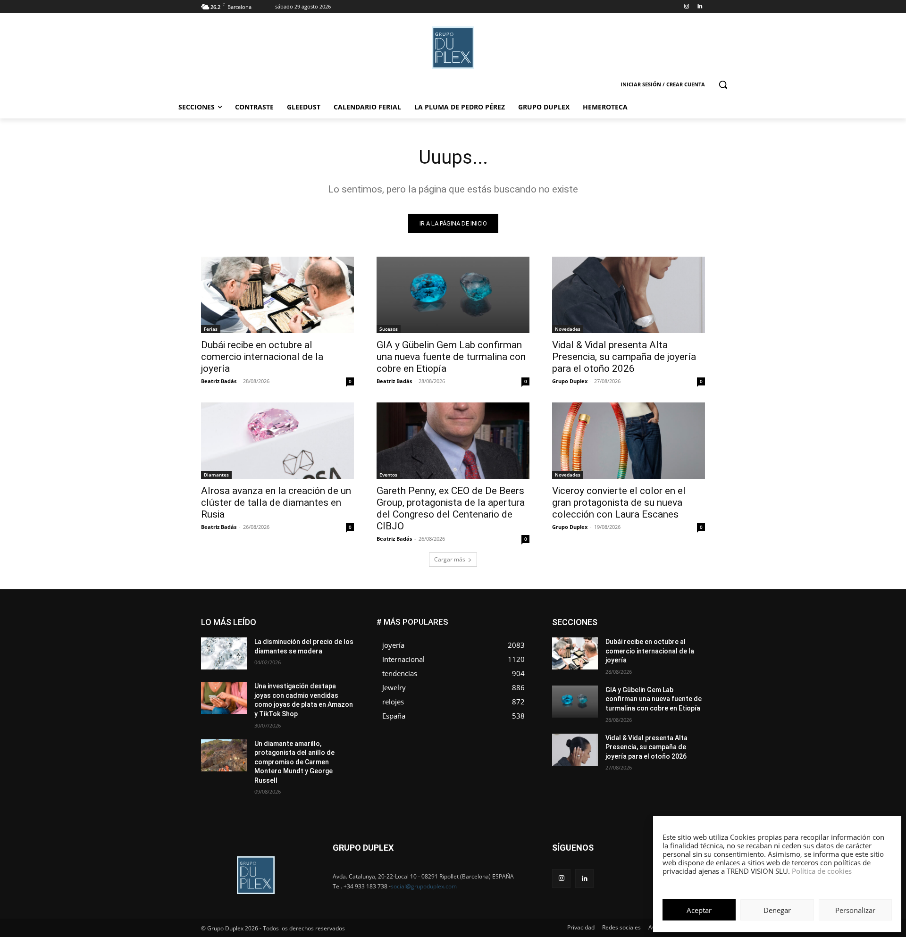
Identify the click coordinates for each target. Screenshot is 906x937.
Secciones (642, 661)
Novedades (567, 329)
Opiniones (648, 654)
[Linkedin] (699, 6)
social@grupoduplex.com (424, 886)
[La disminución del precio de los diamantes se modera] (224, 653)
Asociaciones (610, 618)
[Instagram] (686, 6)
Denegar (777, 910)
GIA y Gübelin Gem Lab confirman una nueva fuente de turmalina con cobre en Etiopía (451, 356)
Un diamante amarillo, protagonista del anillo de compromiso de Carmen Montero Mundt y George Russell (294, 762)
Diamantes (216, 474)
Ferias (211, 329)
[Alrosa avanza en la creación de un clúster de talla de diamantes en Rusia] (277, 440)
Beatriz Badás (218, 381)
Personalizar (855, 910)
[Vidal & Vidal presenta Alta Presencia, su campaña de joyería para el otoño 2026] (628, 295)
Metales (609, 647)
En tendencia (613, 625)
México (641, 647)
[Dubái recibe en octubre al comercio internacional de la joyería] (277, 295)
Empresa (693, 618)
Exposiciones (618, 632)
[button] (723, 84)
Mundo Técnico (683, 647)
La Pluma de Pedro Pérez (671, 640)
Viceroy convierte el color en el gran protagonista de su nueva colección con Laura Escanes (619, 502)
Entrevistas (657, 625)
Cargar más (449, 559)
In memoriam (609, 640)
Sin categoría (687, 661)
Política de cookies (822, 871)
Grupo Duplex (569, 381)
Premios (606, 661)
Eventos (388, 474)
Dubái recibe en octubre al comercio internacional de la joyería (262, 356)
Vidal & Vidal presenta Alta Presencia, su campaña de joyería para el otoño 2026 (624, 356)
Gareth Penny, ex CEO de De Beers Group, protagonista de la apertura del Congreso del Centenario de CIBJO (451, 508)
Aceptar (699, 910)
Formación (690, 632)
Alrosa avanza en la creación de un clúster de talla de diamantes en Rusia (276, 502)
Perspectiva (689, 654)
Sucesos (388, 329)
